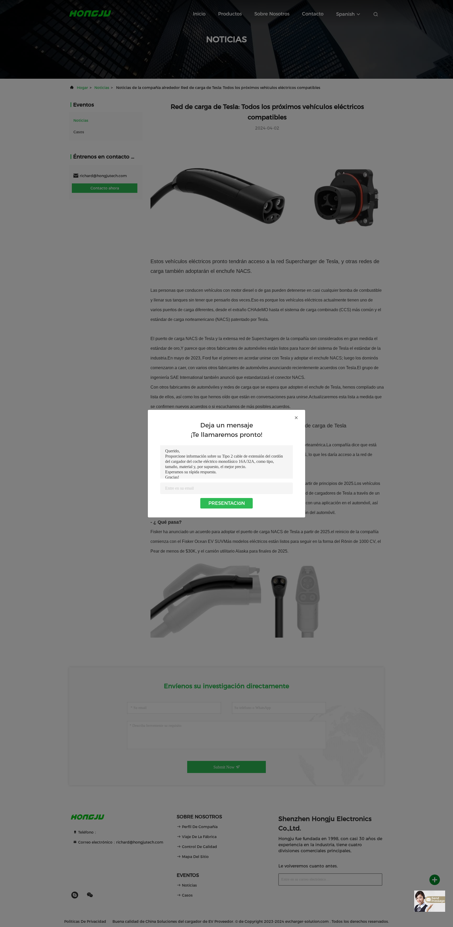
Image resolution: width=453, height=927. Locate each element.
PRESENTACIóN (226, 503)
